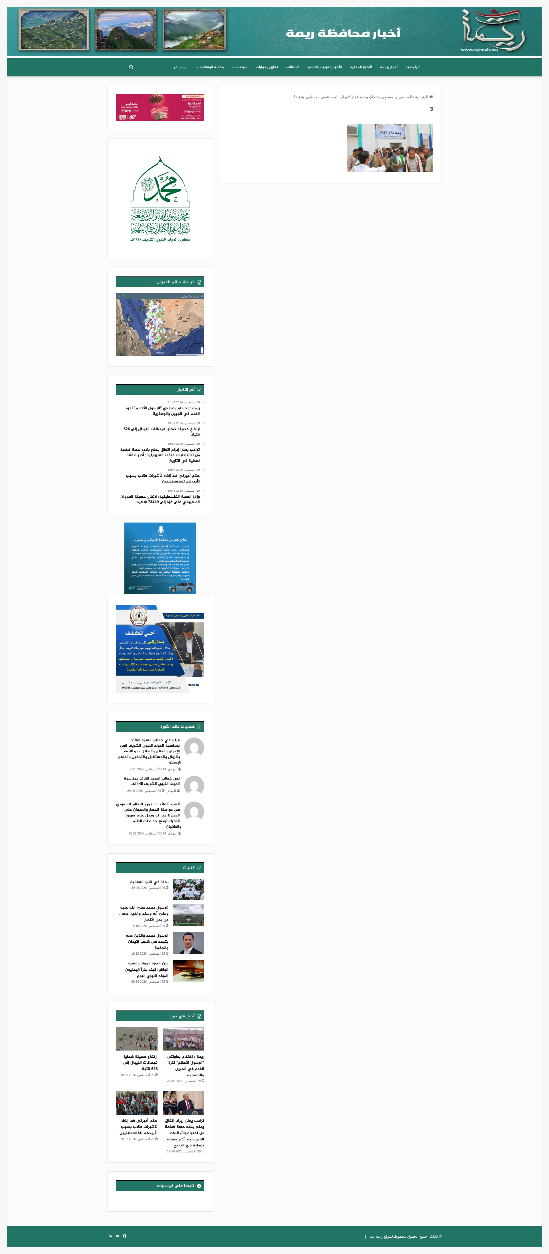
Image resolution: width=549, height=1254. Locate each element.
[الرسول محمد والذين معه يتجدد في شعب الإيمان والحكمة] (188, 943)
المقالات (292, 67)
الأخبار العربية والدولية (324, 67)
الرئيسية (412, 67)
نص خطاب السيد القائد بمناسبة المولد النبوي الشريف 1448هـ (152, 781)
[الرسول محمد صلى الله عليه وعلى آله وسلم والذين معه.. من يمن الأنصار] (188, 915)
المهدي (172, 769)
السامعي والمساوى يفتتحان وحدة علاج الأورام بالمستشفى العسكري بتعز (355, 97)
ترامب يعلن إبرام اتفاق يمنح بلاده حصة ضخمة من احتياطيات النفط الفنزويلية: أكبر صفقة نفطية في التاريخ (184, 1133)
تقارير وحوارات (267, 67)
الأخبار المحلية (361, 67)
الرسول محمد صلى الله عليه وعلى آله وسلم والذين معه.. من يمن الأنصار (143, 913)
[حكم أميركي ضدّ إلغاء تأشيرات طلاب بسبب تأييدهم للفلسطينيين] (137, 1103)
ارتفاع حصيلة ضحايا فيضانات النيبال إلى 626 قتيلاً (140, 1062)
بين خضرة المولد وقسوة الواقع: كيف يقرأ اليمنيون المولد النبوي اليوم (146, 969)
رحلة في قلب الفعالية (149, 882)
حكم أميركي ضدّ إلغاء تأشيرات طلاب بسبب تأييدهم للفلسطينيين (139, 1126)
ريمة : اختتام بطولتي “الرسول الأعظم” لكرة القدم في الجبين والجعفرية (185, 1066)
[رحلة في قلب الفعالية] (188, 889)
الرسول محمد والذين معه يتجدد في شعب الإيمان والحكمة (147, 941)
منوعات (241, 67)
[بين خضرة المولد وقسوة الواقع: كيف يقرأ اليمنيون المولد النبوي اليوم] (188, 971)
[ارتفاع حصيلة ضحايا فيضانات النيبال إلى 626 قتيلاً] (137, 1039)
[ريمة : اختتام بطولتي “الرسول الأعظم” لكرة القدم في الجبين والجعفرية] (183, 1039)
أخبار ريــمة (388, 67)
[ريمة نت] (274, 29)
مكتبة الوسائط (212, 67)
